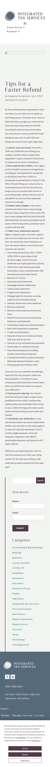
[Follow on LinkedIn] (13, 677)
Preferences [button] (36, 740)
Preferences (25, 761)
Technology (18, 639)
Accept (25, 748)
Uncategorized (20, 644)
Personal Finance (22, 609)
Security (17, 629)
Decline (25, 755)
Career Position (21, 562)
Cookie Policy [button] (21, 738)
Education (17, 583)
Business (17, 557)
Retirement (18, 614)
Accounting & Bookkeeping (27, 547)
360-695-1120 (13, 686)
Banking (16, 552)
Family (16, 593)
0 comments (22, 100)
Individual (10, 100)
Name (15, 501)
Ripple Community (22, 619)
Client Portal (14, 27)
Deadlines (17, 573)
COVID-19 (18, 567)
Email (15, 512)
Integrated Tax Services (19, 96)
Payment (12, 31)
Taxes (15, 634)
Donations (18, 578)
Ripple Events (20, 624)
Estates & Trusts (21, 588)
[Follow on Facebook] (7, 677)
